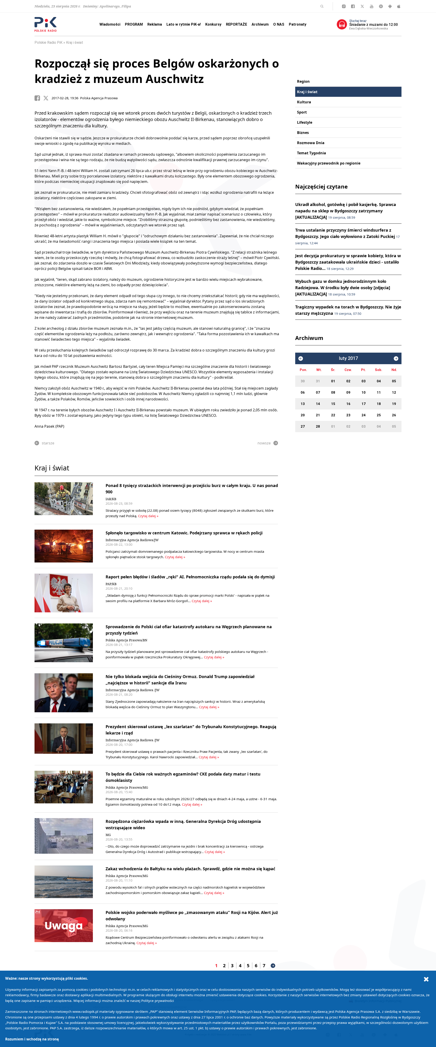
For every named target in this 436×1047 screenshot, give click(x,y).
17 (364, 404)
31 (318, 381)
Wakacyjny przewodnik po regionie (328, 163)
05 (394, 381)
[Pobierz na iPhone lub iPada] (398, 6)
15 (333, 404)
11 (379, 392)
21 (318, 415)
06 (303, 392)
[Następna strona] (273, 965)
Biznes (303, 132)
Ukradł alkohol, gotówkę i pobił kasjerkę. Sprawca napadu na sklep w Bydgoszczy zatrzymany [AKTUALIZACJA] (345, 211)
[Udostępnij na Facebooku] (39, 98)
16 (348, 404)
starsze (48, 443)
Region (303, 81)
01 (333, 381)
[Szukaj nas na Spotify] (381, 6)
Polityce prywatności (157, 1000)
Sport (302, 112)
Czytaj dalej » (148, 516)
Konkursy (213, 24)
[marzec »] (396, 358)
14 (318, 404)
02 (348, 381)
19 (394, 404)
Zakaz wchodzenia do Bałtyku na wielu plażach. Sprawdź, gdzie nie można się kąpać (190, 868)
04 (379, 381)
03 (364, 381)
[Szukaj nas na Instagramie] (344, 6)
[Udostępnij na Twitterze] (47, 98)
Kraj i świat (74, 42)
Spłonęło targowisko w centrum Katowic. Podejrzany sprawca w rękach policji (184, 533)
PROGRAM (134, 24)
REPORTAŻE (236, 24)
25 (379, 415)
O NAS (278, 24)
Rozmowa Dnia (311, 142)
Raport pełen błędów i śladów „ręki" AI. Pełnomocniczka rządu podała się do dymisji (190, 576)
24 (364, 415)
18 (379, 404)
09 (348, 392)
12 (394, 392)
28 (318, 426)
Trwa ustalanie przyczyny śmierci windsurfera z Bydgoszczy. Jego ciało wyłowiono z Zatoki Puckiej (347, 236)
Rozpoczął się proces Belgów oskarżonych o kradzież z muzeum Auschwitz (157, 71)
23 (348, 415)
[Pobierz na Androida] (390, 6)
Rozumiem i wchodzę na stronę (32, 1039)
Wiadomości (109, 24)
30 (303, 381)
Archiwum (260, 24)
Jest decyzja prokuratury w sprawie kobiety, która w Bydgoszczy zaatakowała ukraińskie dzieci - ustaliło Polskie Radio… (348, 262)
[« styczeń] (300, 358)
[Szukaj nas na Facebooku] (353, 6)
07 (318, 392)
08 (333, 392)
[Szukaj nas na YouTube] (371, 6)
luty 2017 (348, 358)
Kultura (304, 101)
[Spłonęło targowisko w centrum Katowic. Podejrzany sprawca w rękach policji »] (64, 546)
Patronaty (297, 24)
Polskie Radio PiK (48, 42)
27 (303, 426)
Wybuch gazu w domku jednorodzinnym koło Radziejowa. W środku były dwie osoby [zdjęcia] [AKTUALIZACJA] (342, 288)
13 (303, 404)
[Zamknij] (426, 979)
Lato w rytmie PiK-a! (183, 24)
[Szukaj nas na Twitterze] (362, 6)
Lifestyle (304, 122)
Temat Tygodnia (311, 152)
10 (364, 392)
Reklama (154, 24)
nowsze (264, 443)
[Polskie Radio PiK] (46, 24)
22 (333, 415)
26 (394, 415)
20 (303, 415)
